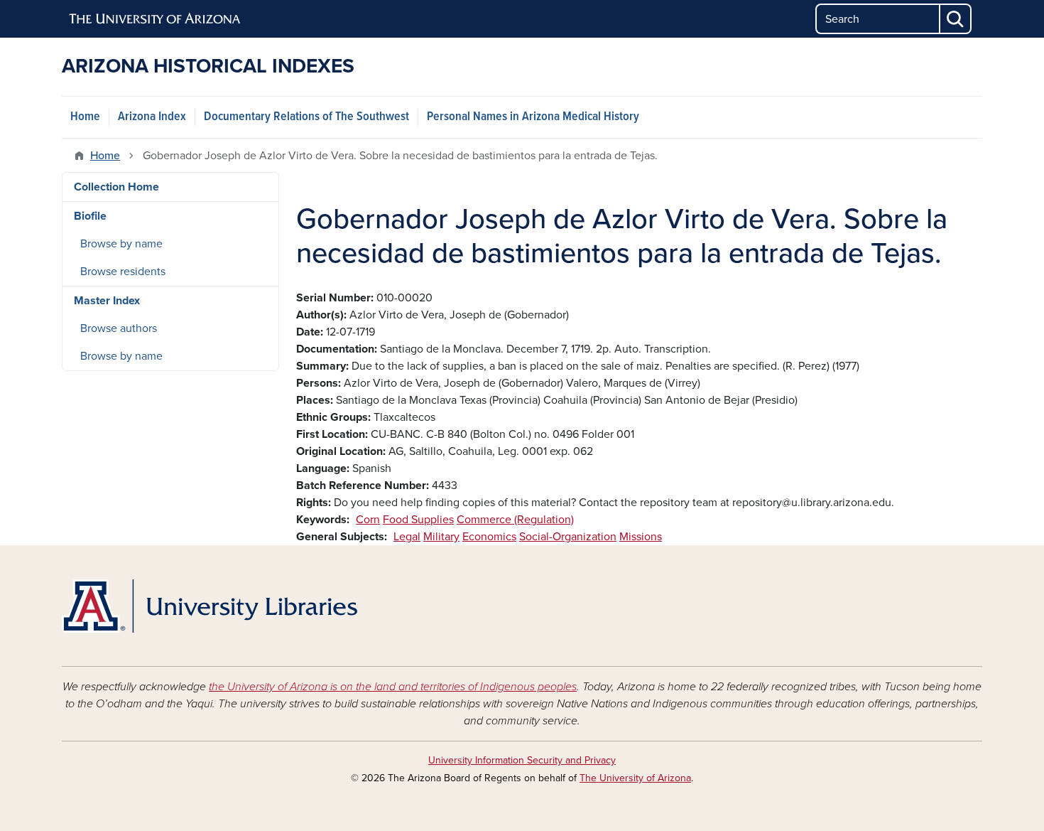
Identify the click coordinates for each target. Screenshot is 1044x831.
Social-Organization (567, 537)
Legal (406, 537)
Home (85, 117)
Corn (368, 520)
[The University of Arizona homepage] (155, 19)
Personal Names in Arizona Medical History (533, 117)
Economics (489, 537)
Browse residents (122, 271)
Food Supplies (418, 520)
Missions (640, 537)
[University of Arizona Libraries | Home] (209, 606)
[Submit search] (956, 19)
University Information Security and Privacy (522, 760)
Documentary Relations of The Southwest (306, 117)
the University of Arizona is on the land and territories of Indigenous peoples (393, 687)
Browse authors (118, 328)
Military (441, 537)
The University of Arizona (635, 778)
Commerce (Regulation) (515, 520)
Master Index (107, 301)
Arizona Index (152, 117)
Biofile (90, 216)
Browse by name (121, 244)
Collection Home (116, 187)
